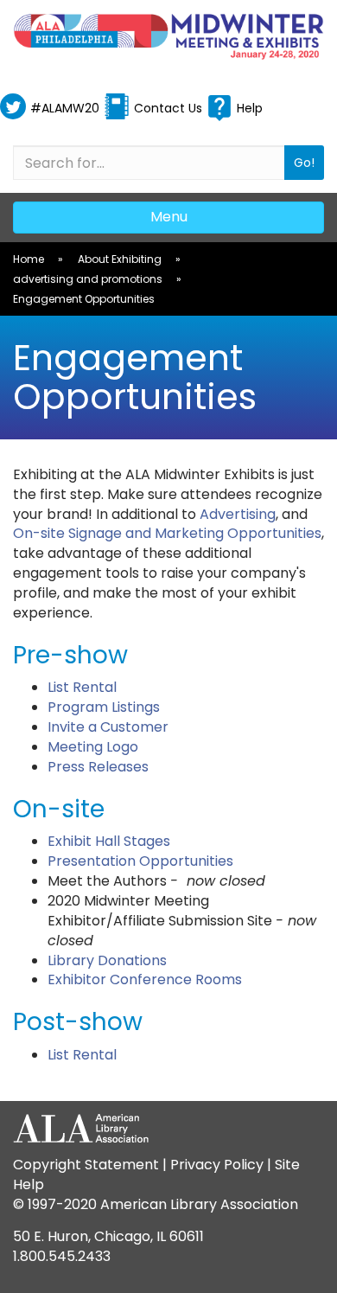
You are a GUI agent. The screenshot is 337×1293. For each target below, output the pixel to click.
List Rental (82, 687)
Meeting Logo (93, 747)
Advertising (238, 514)
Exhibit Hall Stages (109, 841)
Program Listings (104, 707)
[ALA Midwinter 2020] (168, 36)
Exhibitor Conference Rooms (145, 979)
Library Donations (107, 960)
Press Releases (98, 767)
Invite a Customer (108, 727)
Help (250, 108)
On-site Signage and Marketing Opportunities (167, 533)
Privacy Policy (217, 1165)
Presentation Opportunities (140, 861)
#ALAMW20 (64, 108)
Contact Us (168, 108)
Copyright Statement (86, 1165)
